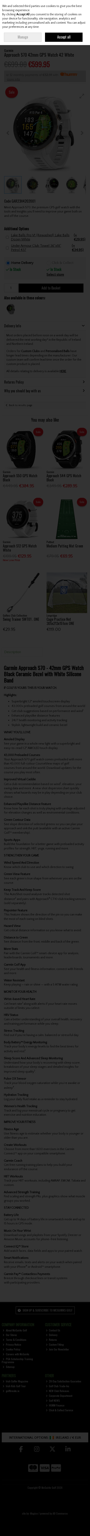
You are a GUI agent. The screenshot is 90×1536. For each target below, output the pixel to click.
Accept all (64, 37)
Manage (23, 37)
